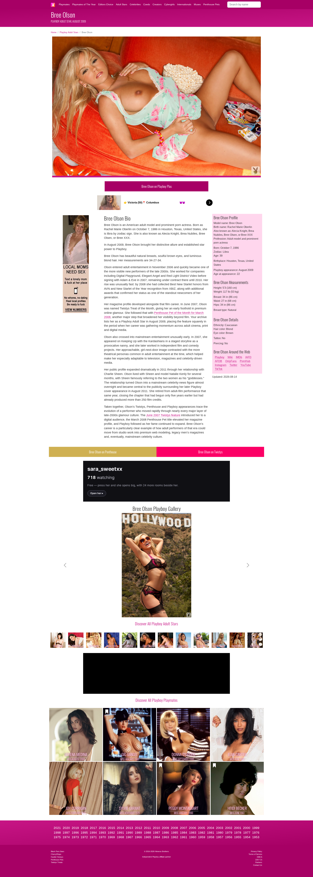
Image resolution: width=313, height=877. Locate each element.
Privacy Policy (256, 851)
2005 (201, 828)
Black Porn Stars (57, 851)
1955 (237, 837)
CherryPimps (56, 854)
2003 (219, 828)
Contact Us (257, 865)
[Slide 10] (182, 613)
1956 (228, 837)
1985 (174, 832)
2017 (93, 828)
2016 (102, 828)
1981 (210, 832)
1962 (174, 837)
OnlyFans (231, 361)
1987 (156, 832)
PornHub (245, 361)
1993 (102, 832)
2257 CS (258, 860)
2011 (147, 828)
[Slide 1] (130, 613)
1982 (201, 832)
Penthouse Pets (211, 4)
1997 (66, 832)
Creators (157, 4)
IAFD (248, 357)
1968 (120, 837)
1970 (102, 837)
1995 (84, 832)
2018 (84, 828)
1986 (165, 832)
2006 (192, 828)
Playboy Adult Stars (69, 32)
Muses (197, 4)
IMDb (239, 357)
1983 (192, 832)
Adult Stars (121, 4)
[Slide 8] (171, 613)
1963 (165, 837)
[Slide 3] (141, 613)
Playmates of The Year (84, 4)
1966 (138, 837)
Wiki (230, 357)
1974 (66, 837)
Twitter (233, 365)
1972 (84, 837)
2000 (246, 828)
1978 (237, 832)
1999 (255, 828)
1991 (120, 832)
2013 (129, 828)
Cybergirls (169, 4)
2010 (156, 828)
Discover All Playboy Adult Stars (156, 623)
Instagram (220, 365)
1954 (246, 837)
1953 (255, 837)
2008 (174, 828)
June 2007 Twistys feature (163, 415)
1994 (93, 832)
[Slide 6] (159, 613)
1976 (255, 832)
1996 (75, 832)
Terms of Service (255, 854)
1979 (228, 832)
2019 (75, 828)
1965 (147, 837)
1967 (129, 837)
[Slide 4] (147, 613)
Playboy (219, 357)
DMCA (259, 857)
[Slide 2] (136, 613)
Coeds (146, 4)
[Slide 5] (153, 613)
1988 (147, 832)
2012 (138, 828)
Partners (258, 862)
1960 (192, 837)
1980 (219, 832)
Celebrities (135, 4)
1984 (183, 832)
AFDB (218, 361)
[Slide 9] (177, 613)
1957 (219, 837)
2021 (57, 828)
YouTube (245, 365)
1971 (93, 837)
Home (53, 32)
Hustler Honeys (57, 857)
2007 (183, 828)
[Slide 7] (165, 613)
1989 (138, 832)
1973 (75, 837)
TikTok (218, 369)
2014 (120, 828)
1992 (111, 832)
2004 (210, 828)
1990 (129, 832)
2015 (111, 828)
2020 (66, 828)
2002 (228, 828)
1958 (210, 837)
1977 (246, 832)
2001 (237, 828)
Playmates (64, 4)
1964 (156, 837)
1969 (111, 837)
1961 (183, 837)
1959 (201, 837)
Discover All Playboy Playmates (156, 700)
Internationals (184, 4)
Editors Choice (105, 4)
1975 (57, 837)
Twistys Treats (57, 862)
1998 (57, 832)
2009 (165, 828)
